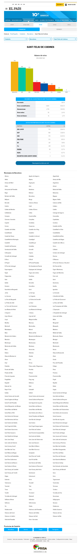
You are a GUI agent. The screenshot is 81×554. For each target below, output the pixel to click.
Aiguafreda (56, 176)
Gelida (6, 283)
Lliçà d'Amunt (8, 316)
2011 (69, 24)
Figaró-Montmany (58, 269)
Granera (7, 286)
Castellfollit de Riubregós (11, 239)
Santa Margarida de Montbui (61, 403)
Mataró (31, 329)
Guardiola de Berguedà (11, 289)
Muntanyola (56, 346)
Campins (7, 216)
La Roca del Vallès (58, 303)
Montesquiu (32, 339)
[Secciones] (6, 8)
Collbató (55, 249)
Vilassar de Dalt (33, 516)
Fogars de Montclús (58, 273)
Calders (55, 206)
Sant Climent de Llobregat (60, 423)
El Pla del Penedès (34, 263)
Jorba (6, 293)
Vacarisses (56, 496)
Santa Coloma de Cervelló (12, 396)
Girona (26, 529)
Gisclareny (56, 283)
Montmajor (8, 343)
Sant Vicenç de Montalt (59, 469)
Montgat (55, 339)
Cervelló (31, 249)
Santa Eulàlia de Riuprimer (36, 399)
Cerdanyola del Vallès (11, 249)
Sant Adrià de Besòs (58, 396)
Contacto (9, 539)
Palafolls (7, 366)
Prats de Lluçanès (10, 376)
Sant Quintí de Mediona (59, 459)
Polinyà (31, 373)
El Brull (31, 259)
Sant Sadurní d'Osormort (36, 466)
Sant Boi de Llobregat (35, 419)
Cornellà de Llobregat (11, 256)
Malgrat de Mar (33, 319)
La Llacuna (8, 296)
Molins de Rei (32, 333)
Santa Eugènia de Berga (11, 399)
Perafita (31, 369)
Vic (6, 506)
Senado (59, 29)
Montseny (31, 346)
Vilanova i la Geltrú (10, 516)
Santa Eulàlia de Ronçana (60, 399)
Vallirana (7, 503)
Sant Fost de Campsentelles (36, 433)
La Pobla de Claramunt (59, 299)
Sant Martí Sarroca (34, 449)
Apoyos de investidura (62, 20)
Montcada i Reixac (58, 336)
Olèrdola (31, 353)
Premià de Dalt (33, 376)
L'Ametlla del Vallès (58, 296)
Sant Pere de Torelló (34, 456)
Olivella (31, 356)
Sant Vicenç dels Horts (35, 469)
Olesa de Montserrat (10, 356)
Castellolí (7, 243)
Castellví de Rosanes (10, 246)
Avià (30, 186)
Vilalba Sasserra (57, 509)
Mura (6, 349)
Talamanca (8, 483)
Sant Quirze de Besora (11, 463)
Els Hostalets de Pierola (35, 266)
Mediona (55, 329)
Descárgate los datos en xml (40, 163)
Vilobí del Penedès (10, 519)
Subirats (7, 479)
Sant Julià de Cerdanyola (60, 439)
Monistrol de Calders (10, 336)
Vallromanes (32, 503)
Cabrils (7, 206)
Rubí (30, 386)
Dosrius (55, 256)
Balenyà (31, 193)
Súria (30, 479)
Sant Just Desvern (34, 443)
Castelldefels (56, 233)
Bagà (6, 193)
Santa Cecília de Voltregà (60, 393)
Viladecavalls (8, 509)
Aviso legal (32, 539)
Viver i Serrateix (33, 519)
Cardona (55, 223)
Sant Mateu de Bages (10, 453)
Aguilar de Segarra (34, 176)
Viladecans (56, 506)
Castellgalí (32, 239)
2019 (12, 24)
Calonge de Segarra (58, 213)
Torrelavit (31, 493)
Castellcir (31, 233)
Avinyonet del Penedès (11, 189)
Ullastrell (31, 496)
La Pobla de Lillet (9, 303)
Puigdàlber (8, 379)
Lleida (40, 529)
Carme (6, 226)
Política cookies (51, 539)
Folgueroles (8, 276)
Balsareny (55, 193)
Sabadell (31, 389)
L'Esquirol (7, 313)
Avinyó (55, 186)
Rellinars (31, 383)
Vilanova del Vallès (34, 513)
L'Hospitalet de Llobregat (60, 313)
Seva (54, 473)
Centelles (31, 246)
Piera (54, 369)
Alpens (31, 179)
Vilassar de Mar (57, 516)
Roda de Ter (8, 386)
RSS (48, 541)
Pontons (55, 373)
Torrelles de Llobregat (11, 496)
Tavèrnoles (56, 483)
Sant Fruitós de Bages (59, 433)
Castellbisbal (8, 233)
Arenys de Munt (9, 183)
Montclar (7, 339)
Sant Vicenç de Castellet (11, 469)
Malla (54, 319)
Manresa (31, 323)
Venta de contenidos (18, 539)
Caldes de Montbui (10, 209)
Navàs (54, 349)
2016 (40, 24)
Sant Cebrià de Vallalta (11, 423)
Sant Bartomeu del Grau (11, 419)
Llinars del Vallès (57, 316)
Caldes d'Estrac (33, 209)
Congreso (21, 29)
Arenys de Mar (57, 179)
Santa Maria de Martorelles (60, 406)
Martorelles (32, 326)
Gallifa (30, 279)
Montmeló (55, 343)
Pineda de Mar (9, 373)
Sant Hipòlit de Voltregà (11, 436)
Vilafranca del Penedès (35, 509)
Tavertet (7, 486)
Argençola (32, 183)
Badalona (31, 189)
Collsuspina (8, 253)
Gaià (6, 279)
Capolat (7, 223)
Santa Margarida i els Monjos (13, 406)
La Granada (56, 293)
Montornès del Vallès (10, 346)
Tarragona (55, 529)
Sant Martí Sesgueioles (59, 449)
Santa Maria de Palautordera (61, 409)
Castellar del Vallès (10, 229)
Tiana (6, 489)
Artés (6, 186)
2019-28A (26, 24)
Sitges (6, 476)
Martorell (7, 326)
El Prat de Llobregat (10, 266)
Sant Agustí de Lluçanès (35, 403)
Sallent (31, 393)
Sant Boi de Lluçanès (59, 419)
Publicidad (26, 539)
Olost (54, 356)
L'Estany (31, 313)
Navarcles (31, 349)
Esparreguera (8, 269)
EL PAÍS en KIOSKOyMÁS (36, 541)
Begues (55, 196)
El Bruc (7, 259)
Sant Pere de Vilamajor (59, 456)
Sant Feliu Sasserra (10, 433)
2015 (54, 24)
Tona (30, 489)
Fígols (6, 273)
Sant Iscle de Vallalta (34, 436)
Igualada (55, 289)
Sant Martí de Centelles (59, 446)
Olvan (6, 359)
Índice (44, 541)
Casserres (31, 226)
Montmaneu (32, 343)
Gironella (31, 283)
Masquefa (55, 326)
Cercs (54, 246)
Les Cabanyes (33, 306)
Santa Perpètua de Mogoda (36, 416)
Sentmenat (32, 473)
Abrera (7, 176)
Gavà (54, 279)
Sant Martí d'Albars (34, 446)
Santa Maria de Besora (35, 406)
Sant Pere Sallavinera (11, 459)
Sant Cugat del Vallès (10, 426)
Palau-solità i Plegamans (36, 366)
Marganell (55, 323)
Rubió (54, 386)
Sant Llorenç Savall (10, 446)
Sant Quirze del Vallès (35, 463)
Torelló (7, 493)
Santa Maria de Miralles (35, 409)
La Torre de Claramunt (11, 306)
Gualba (55, 286)
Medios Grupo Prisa (40, 552)
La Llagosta (32, 296)
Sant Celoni (32, 423)
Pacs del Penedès (58, 363)
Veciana (55, 503)
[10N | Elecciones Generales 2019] (40, 14)
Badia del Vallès (57, 189)
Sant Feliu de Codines (35, 429)
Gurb (30, 289)
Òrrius (30, 363)
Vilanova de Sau (57, 513)
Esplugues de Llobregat (35, 269)
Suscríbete (60, 4)
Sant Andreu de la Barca (35, 413)
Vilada (30, 506)
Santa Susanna (57, 416)
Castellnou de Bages (58, 239)
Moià (6, 333)
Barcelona (32, 196)
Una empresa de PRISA (40, 547)
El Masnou (55, 259)
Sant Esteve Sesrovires (11, 429)
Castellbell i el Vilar (58, 229)
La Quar (31, 303)
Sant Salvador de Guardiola (60, 466)
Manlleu (7, 323)
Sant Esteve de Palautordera (61, 426)
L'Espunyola (56, 309)
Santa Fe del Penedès (11, 403)
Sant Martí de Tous (10, 449)
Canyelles (31, 219)
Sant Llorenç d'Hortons (59, 443)
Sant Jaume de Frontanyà (60, 436)
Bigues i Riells (56, 199)
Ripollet (55, 383)
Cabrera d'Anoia (33, 203)
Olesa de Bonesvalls (58, 353)
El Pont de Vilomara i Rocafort (61, 263)
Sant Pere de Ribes (58, 453)
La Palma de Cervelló (35, 299)
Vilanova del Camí (10, 513)
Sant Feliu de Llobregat (59, 429)
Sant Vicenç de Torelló (11, 473)
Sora (54, 476)
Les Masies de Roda (10, 309)
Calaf (30, 206)
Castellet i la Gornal (34, 236)
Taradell (31, 483)
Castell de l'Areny (9, 236)
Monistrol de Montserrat (35, 336)
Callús (30, 213)
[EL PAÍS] (15, 8)
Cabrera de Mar (57, 203)
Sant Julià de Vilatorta (11, 443)
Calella (55, 209)
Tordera (55, 489)
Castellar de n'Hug (34, 229)
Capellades (56, 219)
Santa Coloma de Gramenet (36, 396)
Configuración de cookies (62, 539)
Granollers (32, 286)
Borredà (7, 203)
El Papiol (7, 263)
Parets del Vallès (9, 369)
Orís (30, 359)
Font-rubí (55, 276)
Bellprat (7, 199)
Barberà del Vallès (10, 196)
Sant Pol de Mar (33, 459)
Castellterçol (32, 243)
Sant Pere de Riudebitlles (12, 456)
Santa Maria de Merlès (11, 409)
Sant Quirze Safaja (58, 463)
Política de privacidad (41, 539)
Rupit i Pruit (8, 389)
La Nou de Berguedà (10, 299)
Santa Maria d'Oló (10, 413)
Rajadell (7, 383)
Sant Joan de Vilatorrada (36, 439)
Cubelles (31, 256)
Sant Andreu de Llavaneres (60, 413)
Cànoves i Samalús (10, 219)
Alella (6, 179)
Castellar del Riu (57, 226)
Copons (31, 253)
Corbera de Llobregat (59, 253)
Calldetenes (8, 213)
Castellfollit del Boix (58, 236)
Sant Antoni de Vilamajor (11, 416)
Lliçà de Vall (32, 316)
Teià (30, 486)
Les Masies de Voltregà (35, 309)
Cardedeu (31, 223)
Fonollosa (31, 276)
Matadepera (8, 329)
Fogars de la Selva (34, 273)
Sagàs (54, 389)
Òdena (6, 353)
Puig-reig (31, 379)
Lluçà (6, 319)
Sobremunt (32, 476)
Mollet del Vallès (57, 333)
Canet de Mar (32, 216)
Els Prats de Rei (57, 266)
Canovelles (56, 216)
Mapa (37, 20)
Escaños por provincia (47, 20)
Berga (30, 199)
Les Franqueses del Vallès (60, 306)
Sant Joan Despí (9, 439)
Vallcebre (31, 499)
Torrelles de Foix (57, 493)
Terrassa (55, 486)
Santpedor (32, 453)
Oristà (54, 359)
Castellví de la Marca (58, 243)
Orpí (6, 363)
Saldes (6, 393)
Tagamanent (56, 479)
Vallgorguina (56, 499)
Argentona (56, 183)
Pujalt (54, 379)
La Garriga (32, 293)
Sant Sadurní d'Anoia (10, 466)
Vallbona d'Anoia (9, 499)
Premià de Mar (57, 376)
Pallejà (55, 366)
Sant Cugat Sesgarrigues (36, 426)
